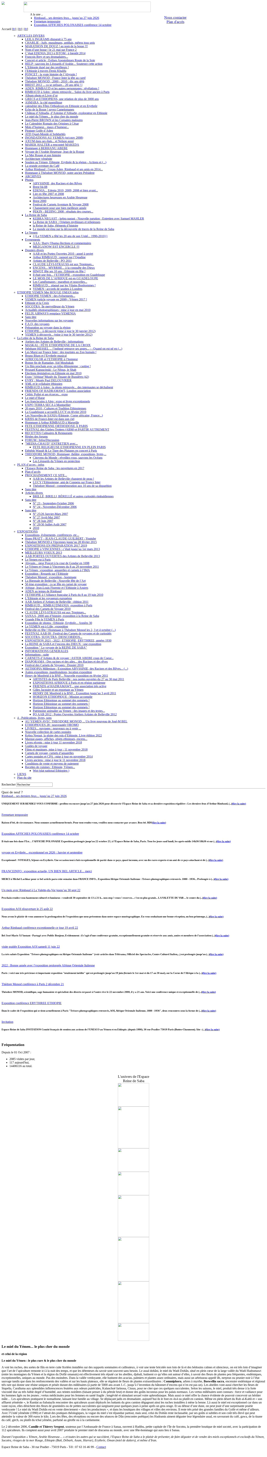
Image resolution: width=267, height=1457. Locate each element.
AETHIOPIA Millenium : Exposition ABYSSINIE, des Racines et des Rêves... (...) (76, 668)
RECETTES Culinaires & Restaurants (48, 433)
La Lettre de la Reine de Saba (35, 338)
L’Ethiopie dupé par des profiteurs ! (47, 67)
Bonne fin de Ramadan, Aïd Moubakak (49, 362)
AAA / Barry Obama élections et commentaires (62, 243)
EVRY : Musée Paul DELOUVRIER (48, 380)
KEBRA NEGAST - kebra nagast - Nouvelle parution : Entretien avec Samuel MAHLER (88, 218)
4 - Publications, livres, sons (34, 718)
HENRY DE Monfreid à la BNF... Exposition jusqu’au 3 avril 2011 (74, 693)
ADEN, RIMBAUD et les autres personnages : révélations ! (62, 88)
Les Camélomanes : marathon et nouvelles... (60, 281)
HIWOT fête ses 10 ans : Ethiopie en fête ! (59, 271)
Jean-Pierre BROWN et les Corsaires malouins (54, 120)
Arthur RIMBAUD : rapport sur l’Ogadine (59, 257)
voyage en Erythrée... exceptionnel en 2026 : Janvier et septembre (42, 852)
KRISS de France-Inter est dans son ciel (49, 419)
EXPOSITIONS (27, 531)
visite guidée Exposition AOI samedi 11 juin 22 (31, 946)
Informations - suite (37, 654)
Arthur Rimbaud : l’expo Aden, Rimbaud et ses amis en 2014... (64, 169)
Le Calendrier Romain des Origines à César (52, 123)
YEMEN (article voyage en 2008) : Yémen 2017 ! (56, 299)
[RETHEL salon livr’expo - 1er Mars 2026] (133, 1339)
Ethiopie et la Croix (37, 303)
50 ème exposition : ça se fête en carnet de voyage (56, 584)
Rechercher (9, 784)
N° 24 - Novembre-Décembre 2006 (55, 507)
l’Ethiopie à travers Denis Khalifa (45, 70)
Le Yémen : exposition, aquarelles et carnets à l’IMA (57, 570)
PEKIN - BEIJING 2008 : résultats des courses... (63, 211)
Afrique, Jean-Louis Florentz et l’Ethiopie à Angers (56, 587)
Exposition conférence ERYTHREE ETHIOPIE (32, 1003)
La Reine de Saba (36, 215)
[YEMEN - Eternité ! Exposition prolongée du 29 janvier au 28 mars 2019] (133, 1322)
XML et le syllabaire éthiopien (43, 383)
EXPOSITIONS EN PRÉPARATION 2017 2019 (56, 545)
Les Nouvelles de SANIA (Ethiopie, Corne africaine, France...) (64, 415)
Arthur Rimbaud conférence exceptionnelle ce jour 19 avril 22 (40, 927)
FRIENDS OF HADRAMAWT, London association (58, 390)
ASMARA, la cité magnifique (43, 102)
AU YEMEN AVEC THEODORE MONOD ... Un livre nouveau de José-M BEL (76, 721)
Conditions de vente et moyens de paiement (52, 763)
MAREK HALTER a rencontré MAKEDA (52, 144)
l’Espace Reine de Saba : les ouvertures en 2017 (54, 468)
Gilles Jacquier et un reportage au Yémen (58, 689)
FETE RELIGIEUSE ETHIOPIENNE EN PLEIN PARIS (69, 447)
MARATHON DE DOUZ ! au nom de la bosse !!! (56, 46)
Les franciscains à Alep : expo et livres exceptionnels (57, 401)
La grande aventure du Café (42, 165)
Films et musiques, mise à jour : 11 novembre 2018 (56, 749)
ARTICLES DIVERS (31, 35)
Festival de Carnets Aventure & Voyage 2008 (61, 204)
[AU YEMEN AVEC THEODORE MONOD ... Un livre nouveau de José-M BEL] (133, 1280)
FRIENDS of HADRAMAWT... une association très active (69, 686)
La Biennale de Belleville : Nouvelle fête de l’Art (55, 580)
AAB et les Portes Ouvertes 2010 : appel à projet (63, 253)
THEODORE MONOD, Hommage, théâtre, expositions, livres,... (65, 454)
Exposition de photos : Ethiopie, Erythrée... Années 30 (58, 623)
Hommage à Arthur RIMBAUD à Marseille (52, 422)
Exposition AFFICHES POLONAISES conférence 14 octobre (72, 25)
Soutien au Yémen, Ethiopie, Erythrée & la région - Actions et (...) (65, 162)
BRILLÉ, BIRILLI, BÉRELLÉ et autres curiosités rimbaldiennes (73, 496)
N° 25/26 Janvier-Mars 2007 (50, 514)
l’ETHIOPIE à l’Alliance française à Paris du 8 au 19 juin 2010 (64, 594)
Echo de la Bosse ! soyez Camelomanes (49, 109)
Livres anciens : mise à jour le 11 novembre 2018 (55, 760)
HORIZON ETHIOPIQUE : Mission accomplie (62, 696)
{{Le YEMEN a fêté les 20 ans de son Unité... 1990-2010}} (70, 236)
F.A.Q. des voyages (37, 324)
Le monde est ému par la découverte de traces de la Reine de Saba (73, 229)
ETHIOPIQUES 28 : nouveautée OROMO (52, 725)
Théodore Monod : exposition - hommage (50, 577)
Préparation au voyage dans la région (48, 327)
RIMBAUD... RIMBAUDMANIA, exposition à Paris (58, 605)
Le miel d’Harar (35, 398)
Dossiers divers (34, 250)
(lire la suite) (239, 803)
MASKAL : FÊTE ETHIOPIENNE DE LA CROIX (58, 345)
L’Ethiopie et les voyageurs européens (48, 598)
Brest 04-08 (40, 187)
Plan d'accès (175, 22)
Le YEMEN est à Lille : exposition (46, 626)
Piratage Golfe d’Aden (39, 130)
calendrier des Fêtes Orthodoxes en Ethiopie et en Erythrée (61, 106)
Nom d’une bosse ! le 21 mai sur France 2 (51, 49)
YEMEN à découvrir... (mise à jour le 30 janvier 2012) (58, 334)
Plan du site (24, 777)
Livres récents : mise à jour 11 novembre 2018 (53, 742)
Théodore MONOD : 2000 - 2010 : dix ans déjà (54, 81)
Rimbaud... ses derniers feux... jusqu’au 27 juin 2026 (66, 18)
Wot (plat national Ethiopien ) (51, 770)
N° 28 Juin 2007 (43, 521)
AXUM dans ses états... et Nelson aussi (49, 141)
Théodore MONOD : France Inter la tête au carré (55, 78)
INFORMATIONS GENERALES (46, 651)
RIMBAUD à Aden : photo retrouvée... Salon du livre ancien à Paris (67, 92)
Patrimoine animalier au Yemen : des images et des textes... (69, 710)
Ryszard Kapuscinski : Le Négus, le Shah (50, 369)
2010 (36, 528)
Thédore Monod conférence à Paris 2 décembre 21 (33, 984)
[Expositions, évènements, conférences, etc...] (133, 1105)
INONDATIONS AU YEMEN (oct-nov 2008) (54, 137)
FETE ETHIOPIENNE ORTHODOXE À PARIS (56, 426)
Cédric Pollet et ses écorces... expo (46, 394)
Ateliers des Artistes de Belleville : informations (54, 341)
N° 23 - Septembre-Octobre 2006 (53, 503)
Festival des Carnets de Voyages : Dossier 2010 (54, 665)
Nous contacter (175, 17)
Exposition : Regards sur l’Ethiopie (46, 573)
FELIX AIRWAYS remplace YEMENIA (50, 313)
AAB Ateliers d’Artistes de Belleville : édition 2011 (57, 601)
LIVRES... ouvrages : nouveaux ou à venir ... (53, 728)
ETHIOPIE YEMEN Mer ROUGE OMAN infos (48, 292)
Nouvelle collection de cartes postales (48, 732)
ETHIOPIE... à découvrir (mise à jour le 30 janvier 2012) (60, 331)
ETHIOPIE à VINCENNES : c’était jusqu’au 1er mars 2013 (62, 549)
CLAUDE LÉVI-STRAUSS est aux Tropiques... (63, 264)
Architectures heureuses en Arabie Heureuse (60, 197)
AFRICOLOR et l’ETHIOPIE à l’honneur (51, 359)
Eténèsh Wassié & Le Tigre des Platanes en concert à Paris (61, 450)
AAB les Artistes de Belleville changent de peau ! (63, 478)
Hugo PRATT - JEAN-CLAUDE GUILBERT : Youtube (60, 538)
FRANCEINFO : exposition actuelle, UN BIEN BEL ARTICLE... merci (47, 871)
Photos (29, 179)
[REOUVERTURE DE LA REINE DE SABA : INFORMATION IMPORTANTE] (133, 1194)
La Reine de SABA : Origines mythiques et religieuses (66, 222)
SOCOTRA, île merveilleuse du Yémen (49, 306)
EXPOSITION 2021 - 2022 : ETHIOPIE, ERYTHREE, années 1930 (68, 640)
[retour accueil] (3, 3)
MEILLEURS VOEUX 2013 (43, 552)
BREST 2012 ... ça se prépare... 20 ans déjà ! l (53, 85)
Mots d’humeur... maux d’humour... (47, 127)
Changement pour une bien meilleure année (59, 208)
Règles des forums (36, 436)
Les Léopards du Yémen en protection (56, 461)
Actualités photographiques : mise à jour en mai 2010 (57, 310)
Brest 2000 (39, 201)
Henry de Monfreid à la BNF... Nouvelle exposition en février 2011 (66, 675)
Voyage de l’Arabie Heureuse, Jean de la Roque (54, 151)
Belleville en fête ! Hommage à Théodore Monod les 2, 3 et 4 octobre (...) (70, 630)
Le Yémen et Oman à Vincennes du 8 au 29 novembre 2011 (62, 566)
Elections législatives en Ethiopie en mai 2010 (53, 373)
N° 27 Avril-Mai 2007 (46, 517)
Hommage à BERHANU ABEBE (46, 148)
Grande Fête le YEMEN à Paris (44, 619)
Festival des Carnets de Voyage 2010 (48, 609)
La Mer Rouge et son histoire (43, 155)
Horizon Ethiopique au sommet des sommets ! (61, 700)
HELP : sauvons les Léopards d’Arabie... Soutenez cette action (63, 63)
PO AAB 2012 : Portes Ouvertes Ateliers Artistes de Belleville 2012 (75, 714)
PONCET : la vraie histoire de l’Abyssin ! (51, 74)
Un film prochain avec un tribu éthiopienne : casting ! (58, 366)
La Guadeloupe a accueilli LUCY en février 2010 (55, 412)
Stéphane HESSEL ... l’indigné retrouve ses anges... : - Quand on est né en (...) (73, 348)
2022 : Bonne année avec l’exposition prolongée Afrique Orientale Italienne (48, 965)
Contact (101, 1447)
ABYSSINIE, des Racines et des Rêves (57, 183)
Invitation (7, 1021)
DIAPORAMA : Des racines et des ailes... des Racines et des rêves (66, 661)
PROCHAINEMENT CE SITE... (46, 475)
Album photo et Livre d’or (41, 95)
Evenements (32, 239)
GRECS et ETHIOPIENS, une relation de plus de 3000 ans (62, 99)
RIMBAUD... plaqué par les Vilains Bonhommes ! (64, 285)
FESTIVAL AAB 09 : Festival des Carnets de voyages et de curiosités (68, 633)
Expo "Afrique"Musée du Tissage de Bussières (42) (57, 376)
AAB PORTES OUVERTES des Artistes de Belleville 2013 (62, 556)
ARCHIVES (33, 176)
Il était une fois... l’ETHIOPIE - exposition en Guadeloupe (69, 274)
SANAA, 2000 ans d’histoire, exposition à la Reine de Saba (62, 616)
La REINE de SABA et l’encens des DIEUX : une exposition (63, 644)
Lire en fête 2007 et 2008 (48, 194)
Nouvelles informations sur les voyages (49, 320)
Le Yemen (31, 232)
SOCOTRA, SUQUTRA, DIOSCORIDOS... (53, 637)
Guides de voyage (36, 746)
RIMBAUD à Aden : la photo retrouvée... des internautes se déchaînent (69, 387)
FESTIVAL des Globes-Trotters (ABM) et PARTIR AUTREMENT (67, 429)
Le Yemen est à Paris (38, 559)
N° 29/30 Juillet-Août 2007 (49, 524)
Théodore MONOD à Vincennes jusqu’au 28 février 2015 (61, 542)
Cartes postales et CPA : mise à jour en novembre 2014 (59, 756)
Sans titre (30, 317)
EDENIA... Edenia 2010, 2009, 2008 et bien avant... (65, 190)
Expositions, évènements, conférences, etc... (52, 535)
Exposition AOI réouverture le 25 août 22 (27, 909)
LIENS (21, 774)
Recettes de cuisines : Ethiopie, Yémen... (50, 767)
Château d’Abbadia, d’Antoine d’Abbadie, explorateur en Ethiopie (66, 113)
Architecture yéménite (38, 158)
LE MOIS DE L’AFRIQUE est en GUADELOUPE (65, 278)
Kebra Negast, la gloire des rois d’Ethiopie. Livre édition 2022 (63, 735)
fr (14, 29)
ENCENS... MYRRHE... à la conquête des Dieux (64, 267)
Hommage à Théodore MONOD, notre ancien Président (59, 172)
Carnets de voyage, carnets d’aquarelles (49, 753)
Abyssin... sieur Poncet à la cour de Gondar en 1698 (57, 563)
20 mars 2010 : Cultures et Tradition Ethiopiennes (55, 408)
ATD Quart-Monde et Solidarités (45, 134)
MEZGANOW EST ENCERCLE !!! (56, 246)
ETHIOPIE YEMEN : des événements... (50, 296)
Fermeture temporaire (47, 21)
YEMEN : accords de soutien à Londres (57, 289)
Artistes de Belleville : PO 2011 (52, 260)
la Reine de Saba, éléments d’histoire (55, 225)
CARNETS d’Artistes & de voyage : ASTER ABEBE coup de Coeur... (69, 658)
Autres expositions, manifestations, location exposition (58, 672)
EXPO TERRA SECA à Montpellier (48, 405)
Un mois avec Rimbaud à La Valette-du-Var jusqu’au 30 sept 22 (41, 890)
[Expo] (133, 1170)
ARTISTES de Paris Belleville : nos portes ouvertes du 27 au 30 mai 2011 (78, 679)
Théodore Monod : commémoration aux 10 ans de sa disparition (72, 485)
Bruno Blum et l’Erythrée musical (46, 355)
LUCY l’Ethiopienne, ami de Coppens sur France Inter (66, 482)
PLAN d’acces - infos (30, 464)
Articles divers (34, 492)
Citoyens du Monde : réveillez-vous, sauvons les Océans (67, 457)
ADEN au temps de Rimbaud (43, 591)
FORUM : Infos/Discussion (42, 440)
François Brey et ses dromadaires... (46, 56)
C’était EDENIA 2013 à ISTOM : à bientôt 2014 (55, 53)
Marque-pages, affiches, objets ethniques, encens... (56, 739)
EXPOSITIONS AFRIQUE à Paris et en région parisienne (69, 682)
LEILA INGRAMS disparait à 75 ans (48, 39)
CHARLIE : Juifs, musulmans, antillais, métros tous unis (60, 42)
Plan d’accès (32, 471)
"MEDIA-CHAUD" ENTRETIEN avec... (51, 443)
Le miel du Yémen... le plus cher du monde (51, 116)
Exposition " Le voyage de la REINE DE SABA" (56, 647)
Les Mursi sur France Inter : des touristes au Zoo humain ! (60, 352)
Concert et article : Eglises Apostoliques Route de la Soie (60, 60)
